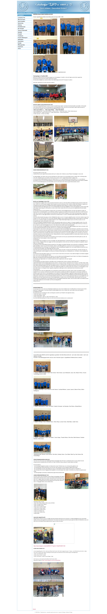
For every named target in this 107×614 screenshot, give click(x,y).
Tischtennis (28, 12)
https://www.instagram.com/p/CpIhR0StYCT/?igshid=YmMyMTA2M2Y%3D (49, 546)
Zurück (34, 609)
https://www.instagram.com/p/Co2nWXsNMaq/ (51, 560)
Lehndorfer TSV (21, 12)
